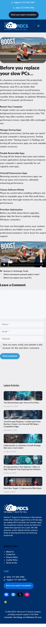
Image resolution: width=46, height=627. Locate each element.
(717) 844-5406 (27, 8)
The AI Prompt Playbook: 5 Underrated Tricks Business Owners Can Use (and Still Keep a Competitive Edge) (22, 424)
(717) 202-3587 (28, 2)
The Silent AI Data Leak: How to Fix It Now (21, 403)
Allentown (30, 617)
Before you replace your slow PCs (18, 278)
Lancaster (8, 617)
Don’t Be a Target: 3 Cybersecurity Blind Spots (23, 488)
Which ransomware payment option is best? (21, 274)
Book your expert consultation (23, 15)
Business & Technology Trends (16, 271)
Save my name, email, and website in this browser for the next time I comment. (22, 346)
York (36, 614)
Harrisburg (17, 617)
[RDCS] (16, 26)
